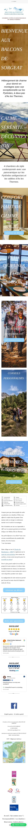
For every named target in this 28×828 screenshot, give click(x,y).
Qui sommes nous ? (16, 815)
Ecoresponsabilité (8, 819)
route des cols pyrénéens (8, 554)
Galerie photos (18, 822)
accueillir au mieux (6, 559)
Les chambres (20, 819)
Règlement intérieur (16, 739)
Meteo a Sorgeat (14, 597)
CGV (8, 739)
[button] (19, 824)
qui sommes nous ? (14, 340)
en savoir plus (14, 482)
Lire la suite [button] (6, 653)
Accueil (6, 815)
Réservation (8, 822)
